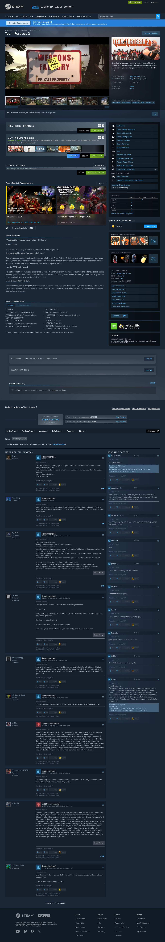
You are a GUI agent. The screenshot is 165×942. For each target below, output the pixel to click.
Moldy (14, 723)
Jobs (99, 923)
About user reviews (139, 409)
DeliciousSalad (18, 865)
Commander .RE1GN (20, 770)
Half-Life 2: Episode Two (81, 140)
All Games (9, 30)
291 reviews (15, 538)
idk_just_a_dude (18, 695)
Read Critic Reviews (130, 328)
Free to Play (116, 102)
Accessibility (119, 923)
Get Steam (141, 919)
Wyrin (14, 456)
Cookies (118, 931)
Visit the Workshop (119, 303)
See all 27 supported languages (122, 214)
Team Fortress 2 (29, 143)
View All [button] (101, 183)
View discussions (118, 300)
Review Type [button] (11, 431)
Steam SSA (80, 923)
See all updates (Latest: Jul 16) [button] (22, 228)
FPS (142, 102)
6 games (14, 660)
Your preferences (154, 409)
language (154, 2)
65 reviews (15, 600)
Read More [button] (98, 573)
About (58, 7)
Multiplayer (136, 102)
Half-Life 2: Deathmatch (40, 140)
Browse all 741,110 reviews (55, 903)
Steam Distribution (82, 931)
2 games (14, 773)
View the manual (118, 289)
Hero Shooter (126, 102)
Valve (132, 86)
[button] (9, 16)
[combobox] (127, 16)
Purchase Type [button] (27, 431)
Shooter (148, 102)
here (54, 390)
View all (152, 382)
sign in (145, 2)
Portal (19, 143)
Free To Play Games (21, 30)
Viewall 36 (153, 259)
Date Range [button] (56, 431)
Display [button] (82, 431)
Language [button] (43, 431)
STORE (35, 7)
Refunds (118, 936)
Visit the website (118, 286)
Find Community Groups (120, 307)
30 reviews (15, 868)
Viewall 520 (153, 241)
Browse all (99, 165)
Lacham (15, 595)
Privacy (118, 919)
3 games (14, 697)
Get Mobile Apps (143, 923)
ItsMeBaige (16, 498)
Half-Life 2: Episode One (61, 140)
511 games (15, 535)
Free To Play (126, 273)
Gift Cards (79, 936)
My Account (141, 931)
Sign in (9, 113)
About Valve (102, 919)
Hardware (101, 927)
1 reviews (15, 500)
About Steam (80, 919)
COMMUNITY (46, 7)
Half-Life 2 (26, 140)
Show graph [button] (151, 431)
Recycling (101, 931)
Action (119, 273)
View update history (119, 293)
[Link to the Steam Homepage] (14, 9)
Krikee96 (15, 803)
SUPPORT (69, 7)
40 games (15, 598)
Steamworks (80, 927)
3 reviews (15, 725)
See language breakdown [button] (121, 409)
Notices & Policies (122, 927)
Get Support (141, 927)
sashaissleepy (17, 658)
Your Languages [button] (18, 439)
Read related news (118, 296)
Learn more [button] (150, 226)
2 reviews (15, 459)
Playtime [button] (70, 431)
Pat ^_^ (15, 533)
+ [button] (153, 102)
